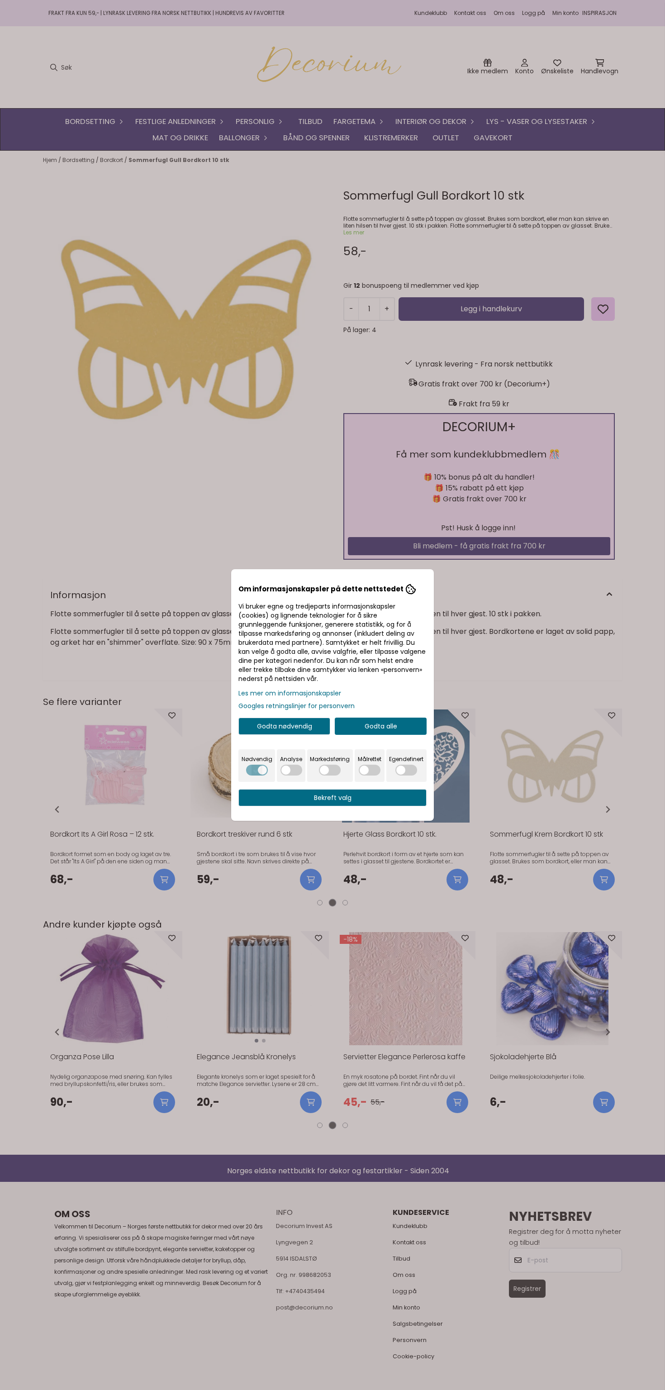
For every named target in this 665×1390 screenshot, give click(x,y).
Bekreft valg (333, 797)
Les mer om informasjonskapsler (289, 693)
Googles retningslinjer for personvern (296, 705)
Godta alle (381, 726)
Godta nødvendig (284, 726)
